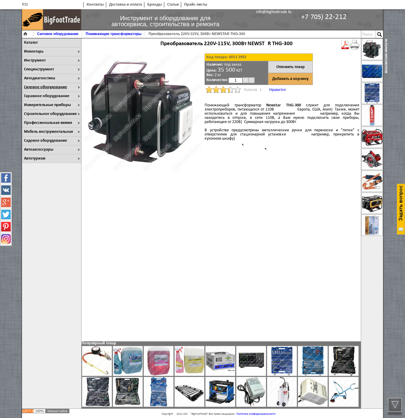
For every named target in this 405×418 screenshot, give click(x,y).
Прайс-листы (195, 4)
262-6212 (324, 17)
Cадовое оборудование (45, 140)
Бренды (154, 4)
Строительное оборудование (50, 114)
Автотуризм (34, 158)
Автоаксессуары (38, 149)
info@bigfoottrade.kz (274, 12)
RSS (25, 4)
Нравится (277, 90)
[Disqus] (221, 259)
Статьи (173, 4)
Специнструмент (39, 69)
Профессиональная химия (48, 123)
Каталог (31, 42)
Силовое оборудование (45, 87)
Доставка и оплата (125, 4)
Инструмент (35, 60)
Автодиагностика (39, 78)
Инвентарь (34, 51)
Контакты (95, 4)
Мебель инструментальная (48, 132)
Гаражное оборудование (46, 96)
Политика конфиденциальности (255, 414)
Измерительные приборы (47, 105)
